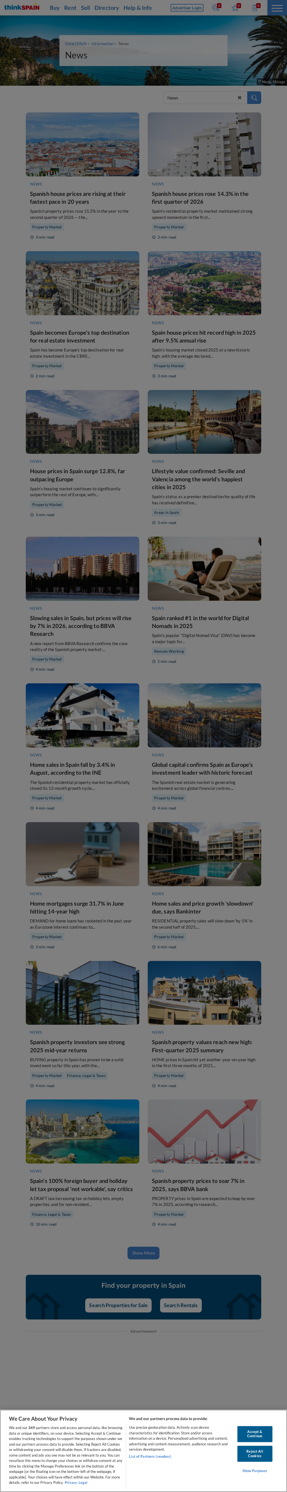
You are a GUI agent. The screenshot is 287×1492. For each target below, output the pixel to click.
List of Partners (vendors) (150, 1456)
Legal (82, 1482)
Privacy (71, 1482)
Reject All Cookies (254, 1453)
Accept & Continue (254, 1433)
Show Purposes (254, 1471)
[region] (143, 1451)
